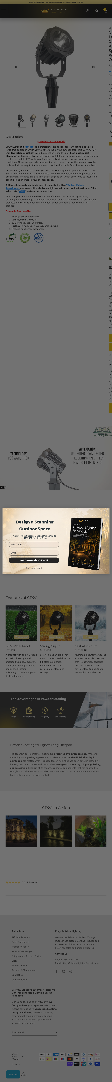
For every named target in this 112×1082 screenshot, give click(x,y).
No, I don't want (34, 568)
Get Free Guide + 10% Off (34, 560)
